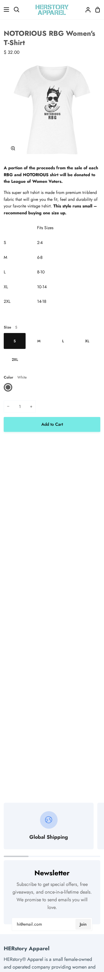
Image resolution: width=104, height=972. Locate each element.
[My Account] (86, 9)
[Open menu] (5, 9)
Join (83, 924)
